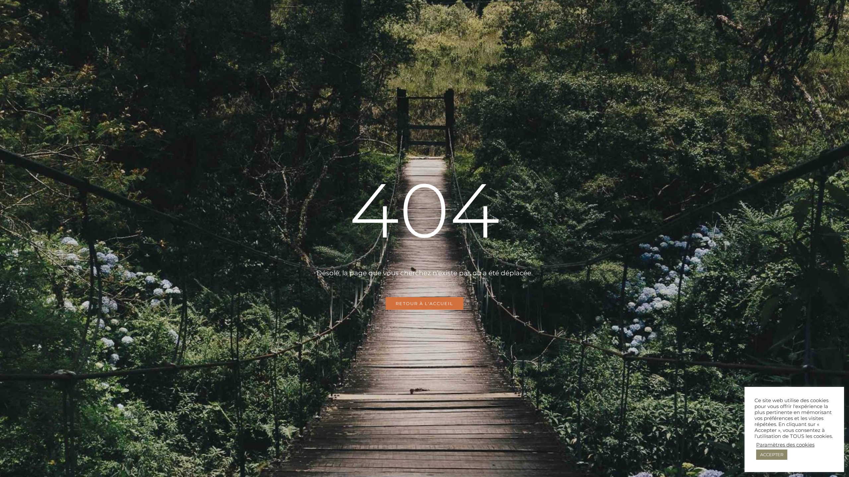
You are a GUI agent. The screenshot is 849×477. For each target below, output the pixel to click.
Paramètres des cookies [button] (785, 445)
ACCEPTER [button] (771, 454)
